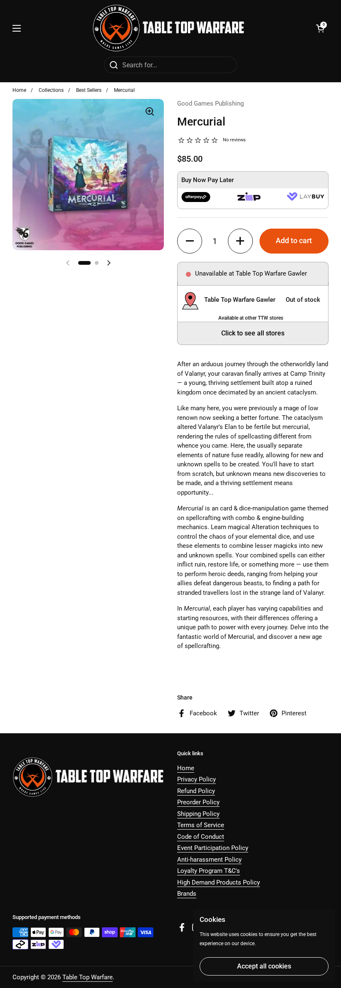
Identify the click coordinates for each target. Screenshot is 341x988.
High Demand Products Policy (218, 882)
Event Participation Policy (212, 848)
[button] (320, 28)
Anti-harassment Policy (209, 859)
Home (19, 90)
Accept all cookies (264, 966)
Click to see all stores (252, 333)
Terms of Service (200, 825)
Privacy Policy (196, 779)
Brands (186, 893)
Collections (51, 90)
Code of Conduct (200, 836)
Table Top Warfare (87, 977)
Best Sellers (88, 90)
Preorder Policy (198, 802)
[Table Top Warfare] (168, 28)
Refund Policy (196, 791)
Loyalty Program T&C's (208, 871)
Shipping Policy (198, 814)
